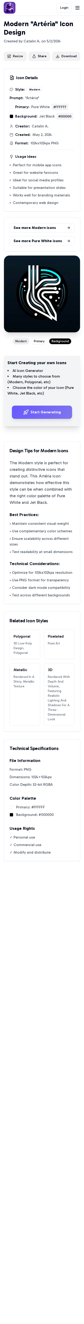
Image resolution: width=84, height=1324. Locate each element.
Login (64, 8)
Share (42, 56)
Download (69, 56)
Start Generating (46, 412)
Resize (18, 56)
